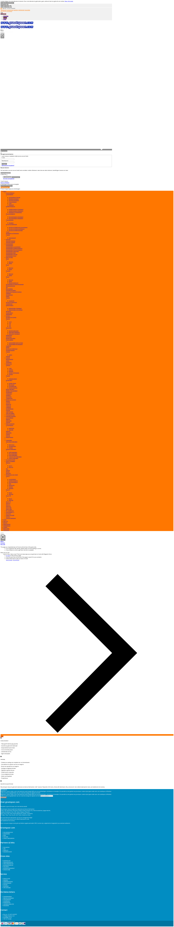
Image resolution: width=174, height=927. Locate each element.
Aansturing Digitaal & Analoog (13, 292)
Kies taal (3, 544)
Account (3, 543)
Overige (8, 356)
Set (7, 287)
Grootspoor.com (4, 4)
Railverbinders (9, 305)
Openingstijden (6, 833)
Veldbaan (8, 293)
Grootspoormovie (10, 460)
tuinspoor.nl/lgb (6, 869)
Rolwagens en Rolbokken (12, 233)
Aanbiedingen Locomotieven (13, 247)
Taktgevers (9, 394)
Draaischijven (9, 313)
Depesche (8, 404)
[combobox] (7, 31)
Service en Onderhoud (11, 349)
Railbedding (9, 314)
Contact (5, 527)
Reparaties (5, 880)
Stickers (8, 517)
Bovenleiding (9, 289)
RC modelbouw (10, 511)
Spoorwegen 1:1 (10, 512)
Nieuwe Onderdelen (11, 449)
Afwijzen (11, 2)
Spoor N (8, 503)
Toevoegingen (9, 220)
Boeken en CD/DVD (11, 400)
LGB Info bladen (10, 413)
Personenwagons (10, 214)
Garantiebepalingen (7, 896)
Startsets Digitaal (10, 242)
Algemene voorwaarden (8, 898)
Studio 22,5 (5, 850)
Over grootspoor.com (8, 832)
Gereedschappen (10, 350)
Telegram (8, 406)
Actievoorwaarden (7, 883)
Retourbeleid (6, 905)
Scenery (8, 316)
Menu (4, 191)
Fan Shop (8, 514)
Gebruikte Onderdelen (11, 442)
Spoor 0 (8, 490)
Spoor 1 (8, 476)
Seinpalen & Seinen (11, 290)
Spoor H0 (8, 496)
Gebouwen (8, 328)
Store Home (9, 560)
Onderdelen (9, 440)
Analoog (8, 365)
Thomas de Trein (10, 415)
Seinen (7, 347)
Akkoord (6, 2)
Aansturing (9, 364)
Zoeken (2, 33)
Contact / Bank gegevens (8, 838)
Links (4, 848)
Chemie (8, 235)
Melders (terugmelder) (11, 391)
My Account (16, 560)
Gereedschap (9, 295)
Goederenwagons (10, 206)
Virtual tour (6, 530)
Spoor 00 (8, 506)
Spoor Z (8, 505)
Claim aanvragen (7, 887)
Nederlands (5, 16)
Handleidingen (9, 409)
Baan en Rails (9, 257)
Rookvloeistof (9, 359)
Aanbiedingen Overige (11, 254)
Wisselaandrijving (10, 286)
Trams (7, 232)
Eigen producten (10, 424)
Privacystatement (7, 899)
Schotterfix (8, 362)
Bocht (7, 265)
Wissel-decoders (10, 389)
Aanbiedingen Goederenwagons (14, 248)
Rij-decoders (9, 380)
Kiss (7, 469)
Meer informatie (69, 1)
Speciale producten (11, 416)
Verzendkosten (6, 901)
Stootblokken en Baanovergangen (15, 284)
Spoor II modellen (10, 461)
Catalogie (8, 407)
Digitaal (8, 376)
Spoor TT (8, 502)
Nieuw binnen (9, 437)
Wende (8, 472)
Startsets (8, 239)
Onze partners (6, 847)
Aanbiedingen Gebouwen (12, 251)
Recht (7, 259)
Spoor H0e (8, 508)
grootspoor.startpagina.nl (8, 868)
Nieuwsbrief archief (7, 851)
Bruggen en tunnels (11, 317)
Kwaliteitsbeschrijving (8, 881)
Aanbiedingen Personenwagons (14, 250)
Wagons (8, 419)
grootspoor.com (6, 860)
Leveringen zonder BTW (8, 904)
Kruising (8, 271)
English (4, 19)
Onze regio (5, 836)
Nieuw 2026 (6, 529)
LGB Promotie (9, 412)
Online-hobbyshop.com (6, 7)
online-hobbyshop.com (8, 863)
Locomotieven (9, 194)
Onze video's (6, 866)
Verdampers (9, 392)
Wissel (7, 277)
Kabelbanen (9, 335)
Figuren (8, 319)
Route (4, 835)
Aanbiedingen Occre (11, 256)
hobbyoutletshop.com (8, 862)
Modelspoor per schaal (12, 475)
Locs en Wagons (10, 193)
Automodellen (9, 340)
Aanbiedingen (9, 244)
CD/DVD (8, 403)
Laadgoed (8, 346)
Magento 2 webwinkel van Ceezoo (5, 925)
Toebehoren (9, 304)
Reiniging (8, 311)
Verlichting (8, 337)
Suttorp (8, 470)
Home (4, 520)
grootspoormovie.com (8, 865)
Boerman (8, 473)
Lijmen (7, 361)
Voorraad (5, 884)
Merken (5, 523)
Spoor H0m (9, 509)
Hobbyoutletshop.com (6, 5)
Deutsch (5, 18)
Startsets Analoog (10, 241)
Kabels (7, 296)
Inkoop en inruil (6, 878)
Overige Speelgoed (11, 518)
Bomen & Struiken (10, 338)
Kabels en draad (10, 515)
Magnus (8, 463)
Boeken (8, 401)
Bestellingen (6, 886)
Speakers (8, 395)
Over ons (5, 521)
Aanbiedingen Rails (11, 253)
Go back (8, 555)
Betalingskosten (6, 902)
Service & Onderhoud (11, 224)
